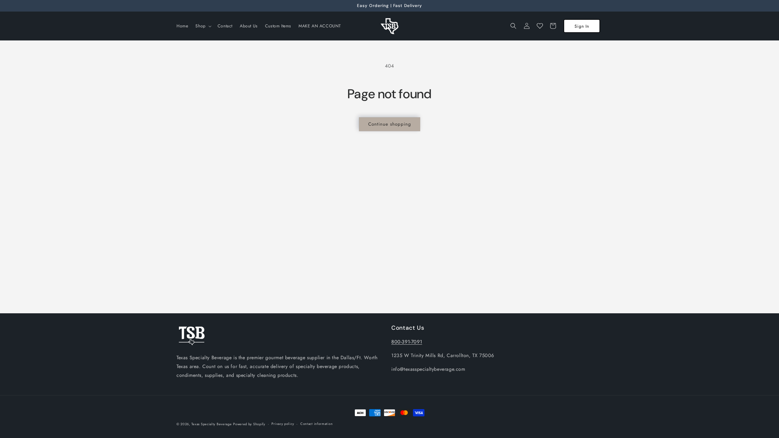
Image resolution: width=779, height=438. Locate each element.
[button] (203, 25)
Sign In (582, 26)
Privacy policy (282, 423)
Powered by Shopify (249, 424)
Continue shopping (389, 124)
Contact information (316, 423)
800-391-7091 (406, 341)
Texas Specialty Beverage (211, 424)
